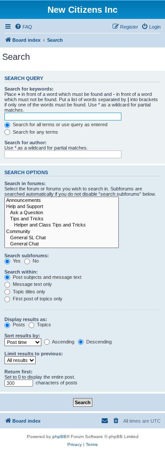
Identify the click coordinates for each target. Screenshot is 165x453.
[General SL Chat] (61, 238)
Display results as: (25, 319)
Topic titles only (28, 291)
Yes (16, 260)
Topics (43, 324)
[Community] (61, 232)
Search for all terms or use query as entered (59, 124)
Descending (98, 341)
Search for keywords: (29, 88)
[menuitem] (23, 27)
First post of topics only (36, 298)
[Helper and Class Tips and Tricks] (61, 225)
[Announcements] (61, 200)
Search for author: (25, 142)
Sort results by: (22, 335)
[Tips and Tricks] (61, 219)
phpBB (59, 436)
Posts (18, 324)
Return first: (18, 371)
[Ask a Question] (61, 213)
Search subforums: (26, 255)
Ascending (62, 341)
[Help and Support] (61, 207)
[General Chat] (61, 244)
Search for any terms (34, 132)
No (35, 260)
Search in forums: (25, 183)
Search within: (21, 271)
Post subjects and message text (46, 277)
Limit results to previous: (33, 353)
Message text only (31, 284)
